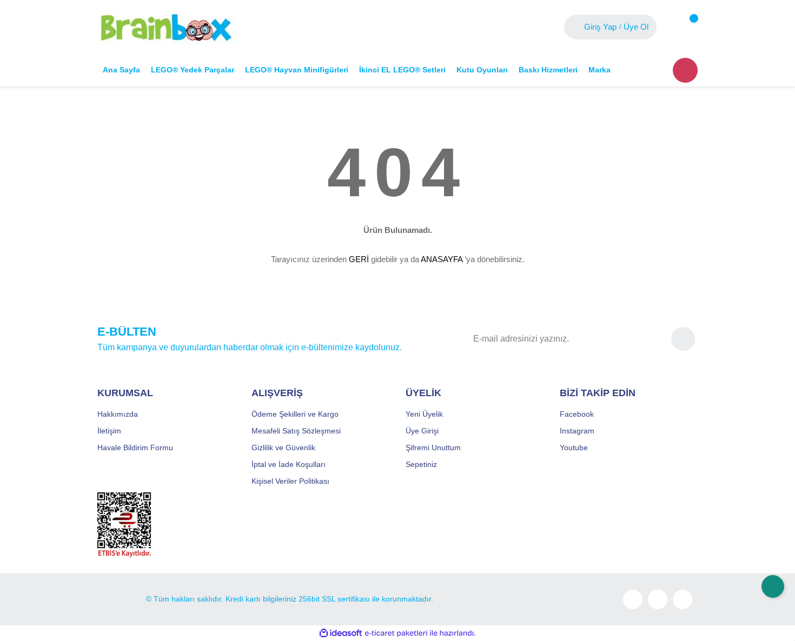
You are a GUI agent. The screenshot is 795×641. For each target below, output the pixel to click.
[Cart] (685, 27)
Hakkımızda (117, 414)
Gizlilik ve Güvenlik (283, 447)
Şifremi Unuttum (433, 447)
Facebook (577, 414)
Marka (599, 69)
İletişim (109, 430)
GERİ (359, 259)
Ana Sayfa (121, 69)
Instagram (577, 430)
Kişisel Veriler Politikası (290, 481)
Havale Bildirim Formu (135, 447)
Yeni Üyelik (424, 414)
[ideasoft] (340, 633)
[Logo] (166, 26)
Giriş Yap (600, 26)
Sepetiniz (421, 464)
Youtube (574, 447)
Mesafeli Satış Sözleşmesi (296, 430)
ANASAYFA (441, 259)
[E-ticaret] (396, 633)
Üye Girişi (422, 430)
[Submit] (683, 339)
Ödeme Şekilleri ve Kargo (295, 414)
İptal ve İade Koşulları (288, 464)
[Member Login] (575, 27)
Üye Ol (636, 26)
